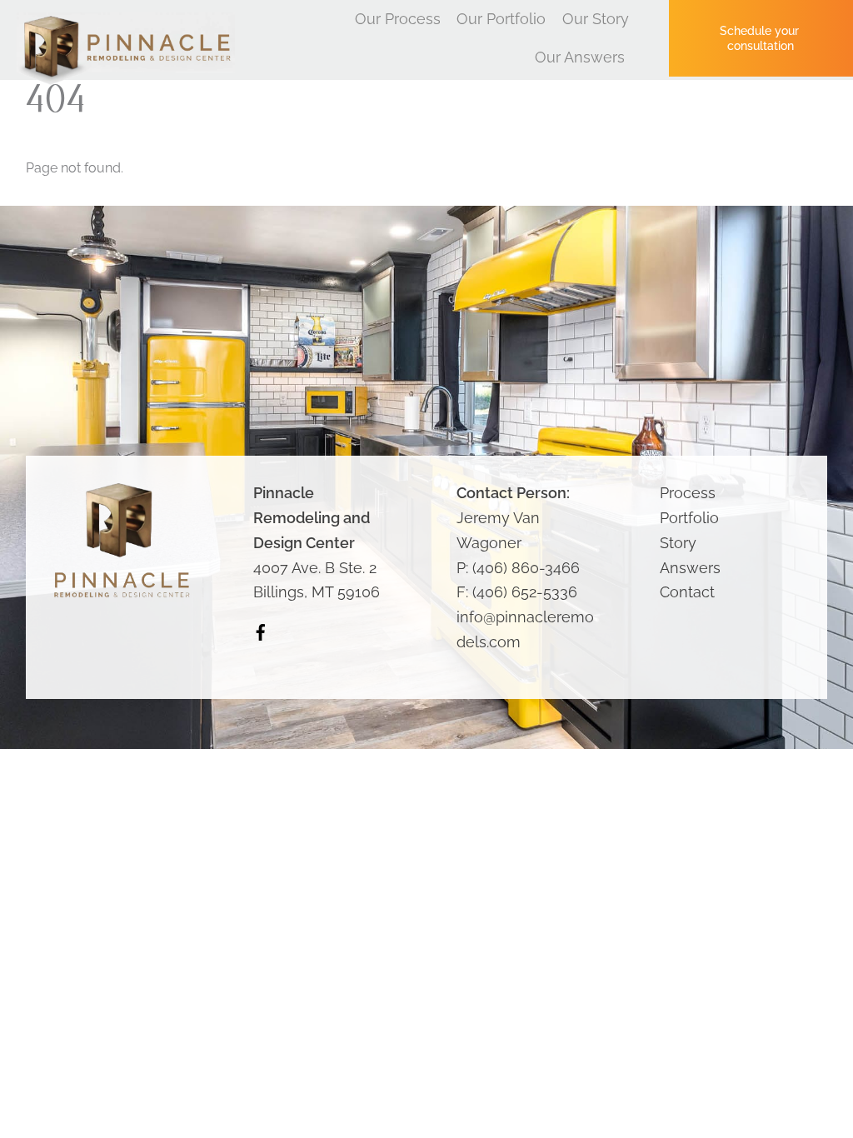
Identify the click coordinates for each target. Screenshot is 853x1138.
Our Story (595, 18)
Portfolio (689, 518)
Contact (687, 592)
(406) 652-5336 (524, 592)
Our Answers (580, 57)
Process (688, 493)
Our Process (398, 18)
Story (678, 543)
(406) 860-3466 (526, 567)
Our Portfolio (501, 18)
